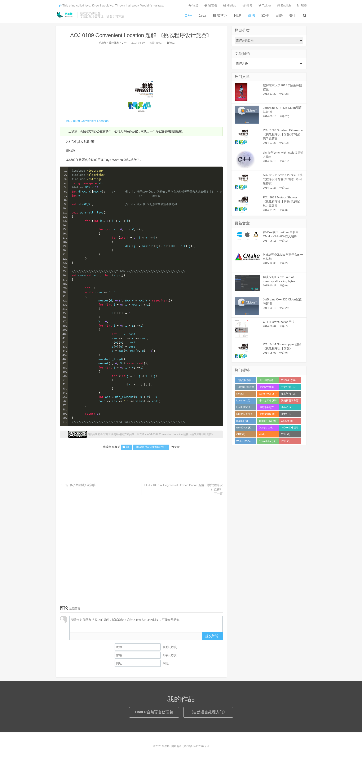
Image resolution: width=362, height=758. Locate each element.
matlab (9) (242, 420)
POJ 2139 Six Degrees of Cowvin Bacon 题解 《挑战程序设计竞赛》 (183, 487)
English (285, 5)
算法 (251, 15)
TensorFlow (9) (267, 420)
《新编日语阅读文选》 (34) (245, 387)
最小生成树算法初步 (82, 485)
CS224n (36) (288, 380)
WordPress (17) (268, 393)
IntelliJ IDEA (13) (243, 408)
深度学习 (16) (288, 393)
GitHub (231, 5)
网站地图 (176, 746)
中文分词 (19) (288, 386)
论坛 (194, 5)
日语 (279, 15)
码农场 (65, 15)
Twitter (266, 5)
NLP (237, 15)
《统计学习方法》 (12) (266, 408)
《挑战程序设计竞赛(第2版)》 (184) (245, 381)
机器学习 (220, 15)
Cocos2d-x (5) (267, 441)
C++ (188, 15)
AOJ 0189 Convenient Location (87, 121)
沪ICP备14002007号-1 (196, 746)
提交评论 (212, 636)
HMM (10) (286, 414)
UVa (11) (286, 407)
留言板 (212, 5)
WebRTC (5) (243, 441)
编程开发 (114, 42)
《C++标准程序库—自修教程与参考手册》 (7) (290, 428)
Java (202, 15)
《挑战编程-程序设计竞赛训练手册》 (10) (267, 415)
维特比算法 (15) (268, 400)
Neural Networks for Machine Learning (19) (244, 394)
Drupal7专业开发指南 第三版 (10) (244, 415)
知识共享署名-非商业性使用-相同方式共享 (110, 434)
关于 (293, 15)
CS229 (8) (287, 420)
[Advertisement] (141, 63)
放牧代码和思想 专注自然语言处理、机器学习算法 (102, 15)
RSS (303, 5)
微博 (249, 5)
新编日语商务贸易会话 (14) (290, 401)
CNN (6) (285, 434)
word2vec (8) (243, 427)
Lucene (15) (243, 400)
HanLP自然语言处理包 (154, 712)
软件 (265, 15)
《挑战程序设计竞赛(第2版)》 (151, 447)
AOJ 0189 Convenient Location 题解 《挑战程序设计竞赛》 (141, 35)
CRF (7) (240, 434)
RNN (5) (285, 441)
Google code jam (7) (266, 428)
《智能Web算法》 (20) (266, 387)
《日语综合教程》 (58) (266, 381)
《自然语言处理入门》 (208, 712)
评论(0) (171, 42)
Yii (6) (262, 434)
